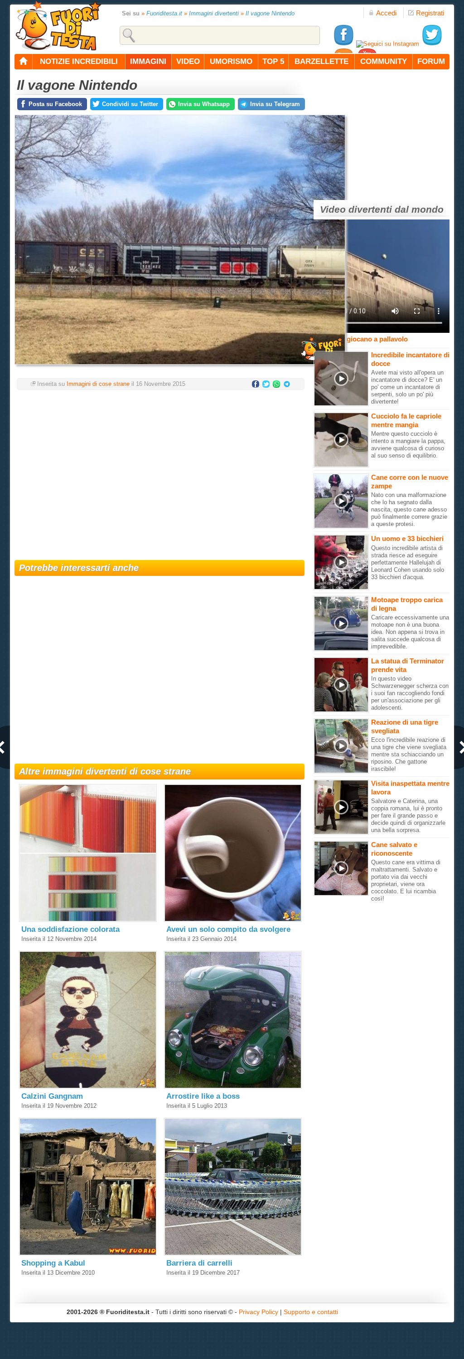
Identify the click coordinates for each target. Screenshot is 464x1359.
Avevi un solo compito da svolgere (228, 929)
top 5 (273, 61)
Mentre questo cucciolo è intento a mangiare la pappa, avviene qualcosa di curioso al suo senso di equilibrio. (408, 444)
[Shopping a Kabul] (88, 1253)
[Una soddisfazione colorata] (88, 919)
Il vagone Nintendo (270, 13)
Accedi (386, 13)
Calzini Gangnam (52, 1096)
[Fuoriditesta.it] (58, 25)
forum (431, 61)
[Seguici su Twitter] (432, 43)
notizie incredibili (79, 61)
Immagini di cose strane (98, 383)
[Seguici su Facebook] (343, 43)
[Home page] (23, 61)
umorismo (231, 61)
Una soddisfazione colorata (70, 929)
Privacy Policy (258, 1311)
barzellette (321, 61)
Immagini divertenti (214, 13)
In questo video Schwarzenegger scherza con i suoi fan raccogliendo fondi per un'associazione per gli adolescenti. (410, 693)
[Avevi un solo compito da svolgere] (233, 919)
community (383, 61)
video (188, 61)
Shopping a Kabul (53, 1263)
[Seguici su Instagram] (387, 43)
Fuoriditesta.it (164, 13)
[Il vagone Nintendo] (179, 367)
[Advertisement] (159, 469)
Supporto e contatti (311, 1311)
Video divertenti (356, 209)
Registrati (430, 13)
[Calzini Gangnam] (88, 1086)
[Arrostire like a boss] (233, 1086)
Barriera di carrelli (199, 1263)
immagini (148, 61)
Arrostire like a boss (203, 1096)
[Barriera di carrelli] (233, 1253)
